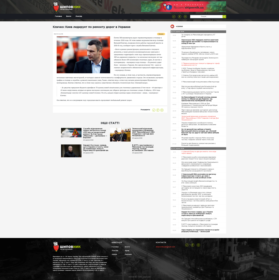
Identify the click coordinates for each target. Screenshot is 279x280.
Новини (179, 26)
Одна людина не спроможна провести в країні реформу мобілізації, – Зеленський (200, 230)
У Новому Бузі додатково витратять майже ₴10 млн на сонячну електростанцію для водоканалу (200, 76)
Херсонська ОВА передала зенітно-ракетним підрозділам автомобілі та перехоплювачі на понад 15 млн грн (199, 41)
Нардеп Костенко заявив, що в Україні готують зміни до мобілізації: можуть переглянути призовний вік (95, 147)
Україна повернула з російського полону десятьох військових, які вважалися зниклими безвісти (198, 124)
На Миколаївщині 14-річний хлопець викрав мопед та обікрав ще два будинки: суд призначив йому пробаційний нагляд (199, 99)
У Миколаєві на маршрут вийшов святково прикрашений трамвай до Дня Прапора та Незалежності (197, 207)
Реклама (128, 254)
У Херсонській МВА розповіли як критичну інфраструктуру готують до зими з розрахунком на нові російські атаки (198, 176)
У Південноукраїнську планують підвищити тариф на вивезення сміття (200, 64)
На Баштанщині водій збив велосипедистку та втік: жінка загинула (199, 182)
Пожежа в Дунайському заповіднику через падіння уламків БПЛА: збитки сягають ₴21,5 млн (200, 53)
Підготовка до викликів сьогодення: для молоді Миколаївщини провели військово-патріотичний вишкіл (199, 111)
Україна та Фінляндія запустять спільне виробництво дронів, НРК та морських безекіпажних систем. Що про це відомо (197, 194)
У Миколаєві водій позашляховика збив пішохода (200, 82)
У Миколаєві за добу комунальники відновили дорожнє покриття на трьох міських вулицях (198, 158)
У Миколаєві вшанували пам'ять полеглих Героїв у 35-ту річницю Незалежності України (200, 92)
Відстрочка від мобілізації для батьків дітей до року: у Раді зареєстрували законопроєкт (199, 87)
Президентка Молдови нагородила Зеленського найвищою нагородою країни (199, 58)
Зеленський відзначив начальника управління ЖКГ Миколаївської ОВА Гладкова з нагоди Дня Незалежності (143, 132)
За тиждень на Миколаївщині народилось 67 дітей (198, 35)
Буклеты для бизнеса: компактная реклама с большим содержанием (198, 144)
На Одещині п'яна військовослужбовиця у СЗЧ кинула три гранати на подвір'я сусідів (199, 219)
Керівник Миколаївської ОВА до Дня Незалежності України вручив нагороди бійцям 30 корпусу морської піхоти (199, 105)
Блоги (68, 16)
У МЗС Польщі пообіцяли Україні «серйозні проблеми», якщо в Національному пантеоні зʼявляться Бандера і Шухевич (198, 70)
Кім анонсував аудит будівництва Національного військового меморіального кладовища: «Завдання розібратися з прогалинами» (199, 164)
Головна (58, 16)
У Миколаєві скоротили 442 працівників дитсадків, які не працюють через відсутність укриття (198, 188)
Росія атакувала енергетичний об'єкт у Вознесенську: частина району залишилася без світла (199, 200)
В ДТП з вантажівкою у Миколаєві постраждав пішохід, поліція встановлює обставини (143, 147)
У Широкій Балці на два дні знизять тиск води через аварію (198, 152)
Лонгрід (79, 16)
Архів (127, 250)
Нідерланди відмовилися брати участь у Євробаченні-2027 (196, 47)
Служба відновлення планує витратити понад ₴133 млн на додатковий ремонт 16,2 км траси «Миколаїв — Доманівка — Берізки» (95, 133)
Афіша (114, 254)
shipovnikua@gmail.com (165, 247)
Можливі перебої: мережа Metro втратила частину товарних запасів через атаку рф (197, 138)
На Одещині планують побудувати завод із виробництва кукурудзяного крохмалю (197, 170)
